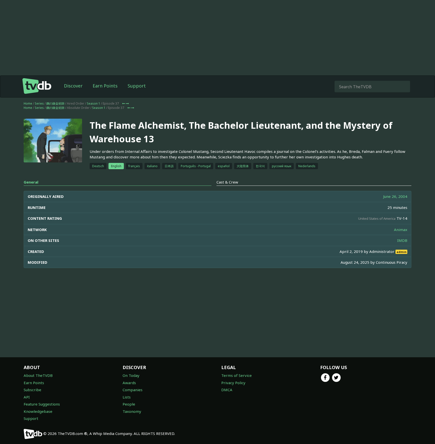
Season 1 (93, 103)
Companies (132, 389)
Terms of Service (236, 375)
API (27, 396)
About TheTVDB (38, 375)
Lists (127, 396)
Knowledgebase (38, 411)
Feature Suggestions (42, 404)
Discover (73, 86)
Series (39, 103)
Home (28, 103)
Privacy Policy (233, 382)
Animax (400, 229)
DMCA (226, 389)
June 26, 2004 (395, 196)
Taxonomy (132, 411)
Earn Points (105, 86)
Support (137, 86)
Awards (129, 382)
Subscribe (32, 389)
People (129, 404)
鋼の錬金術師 (55, 103)
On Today (131, 375)
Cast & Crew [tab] (227, 182)
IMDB (402, 240)
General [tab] (31, 182)
